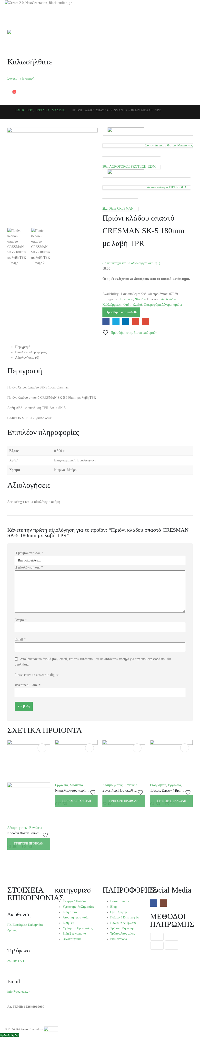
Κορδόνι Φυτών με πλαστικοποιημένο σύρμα (37, 833)
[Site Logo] (19, 32)
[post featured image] (76, 761)
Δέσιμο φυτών (17, 828)
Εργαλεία (126, 299)
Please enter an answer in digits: (37, 675)
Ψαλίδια (140, 299)
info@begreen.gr (18, 991)
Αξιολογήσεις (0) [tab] (27, 357)
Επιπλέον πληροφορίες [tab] (31, 352)
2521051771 (15, 961)
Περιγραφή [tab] (22, 347)
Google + (135, 321)
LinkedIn (125, 321)
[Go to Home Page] (6, 110)
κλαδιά (137, 304)
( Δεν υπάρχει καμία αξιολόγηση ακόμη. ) (131, 263)
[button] (11, 42)
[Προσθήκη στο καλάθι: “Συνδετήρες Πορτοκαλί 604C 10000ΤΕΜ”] (137, 747)
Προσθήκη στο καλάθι (121, 312)
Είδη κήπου (158, 785)
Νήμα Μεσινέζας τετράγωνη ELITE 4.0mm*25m (88, 790)
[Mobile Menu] (10, 19)
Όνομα (21, 620)
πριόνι (177, 304)
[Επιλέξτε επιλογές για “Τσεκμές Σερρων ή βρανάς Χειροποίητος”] (184, 747)
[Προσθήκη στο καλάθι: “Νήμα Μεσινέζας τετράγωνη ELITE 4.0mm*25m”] (89, 747)
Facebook (106, 321)
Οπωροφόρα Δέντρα (157, 304)
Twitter (116, 321)
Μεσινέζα (76, 785)
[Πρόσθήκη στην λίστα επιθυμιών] (46, 835)
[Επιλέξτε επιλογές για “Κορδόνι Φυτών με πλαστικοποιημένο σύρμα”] (42, 747)
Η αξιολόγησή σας (29, 567)
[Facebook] (153, 902)
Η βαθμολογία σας (29, 553)
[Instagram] (163, 902)
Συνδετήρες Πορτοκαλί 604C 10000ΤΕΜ (130, 790)
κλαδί (126, 304)
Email (145, 321)
